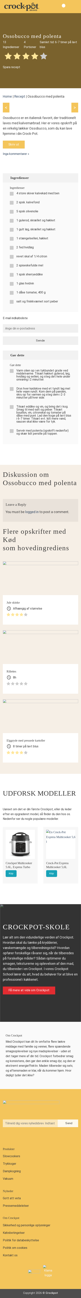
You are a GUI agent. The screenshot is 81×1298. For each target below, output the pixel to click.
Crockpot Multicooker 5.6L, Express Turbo (19, 865)
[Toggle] (73, 178)
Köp (11, 873)
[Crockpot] (21, 6)
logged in (32, 512)
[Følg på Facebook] (6, 1137)
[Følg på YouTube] (22, 1137)
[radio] (8, 57)
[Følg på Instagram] (14, 1137)
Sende (40, 340)
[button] (75, 6)
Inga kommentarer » (16, 154)
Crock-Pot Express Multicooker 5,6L (57, 865)
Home (7, 96)
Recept (19, 96)
